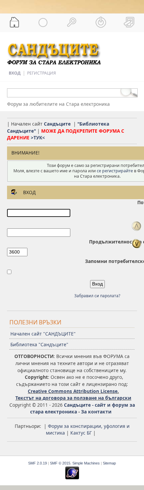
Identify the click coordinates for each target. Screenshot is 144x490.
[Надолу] (136, 243)
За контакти (96, 411)
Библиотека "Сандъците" (39, 344)
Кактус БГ (81, 433)
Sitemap (109, 463)
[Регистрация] (129, 22)
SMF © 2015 (60, 463)
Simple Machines (86, 463)
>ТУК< (38, 137)
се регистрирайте (115, 171)
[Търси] (72, 22)
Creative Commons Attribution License (73, 391)
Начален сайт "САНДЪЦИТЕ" (43, 333)
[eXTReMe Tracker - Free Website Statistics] (72, 478)
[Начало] (14, 22)
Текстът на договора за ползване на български (73, 398)
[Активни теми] (43, 22)
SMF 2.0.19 (37, 463)
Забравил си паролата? (97, 295)
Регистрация (41, 73)
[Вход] (100, 22)
